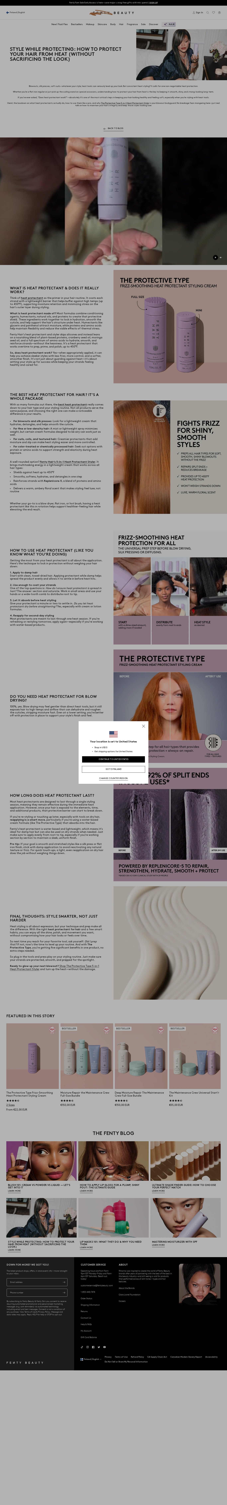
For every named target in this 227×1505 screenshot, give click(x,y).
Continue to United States (113, 759)
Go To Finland (113, 769)
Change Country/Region (113, 778)
